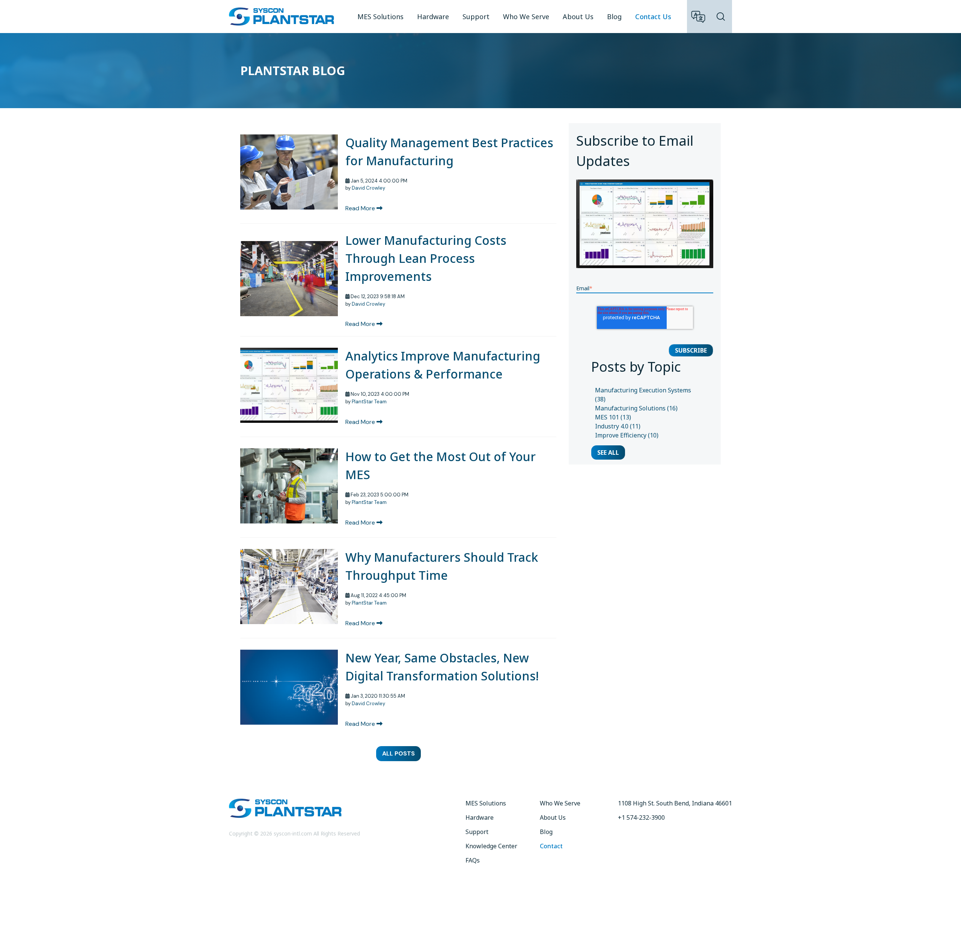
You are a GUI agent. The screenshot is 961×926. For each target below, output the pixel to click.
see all (608, 452)
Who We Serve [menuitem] (526, 16)
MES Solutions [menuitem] (380, 16)
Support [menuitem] (476, 16)
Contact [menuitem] (551, 846)
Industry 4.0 (617, 426)
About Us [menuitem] (578, 16)
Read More (361, 208)
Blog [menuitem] (614, 16)
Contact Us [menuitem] (653, 16)
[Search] (720, 16)
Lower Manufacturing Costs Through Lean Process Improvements (425, 258)
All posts (398, 753)
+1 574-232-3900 (641, 817)
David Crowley (368, 188)
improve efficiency (626, 435)
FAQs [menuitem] (472, 860)
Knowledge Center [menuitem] (491, 846)
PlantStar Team (369, 401)
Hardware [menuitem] (433, 16)
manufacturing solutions (636, 408)
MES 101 (613, 417)
